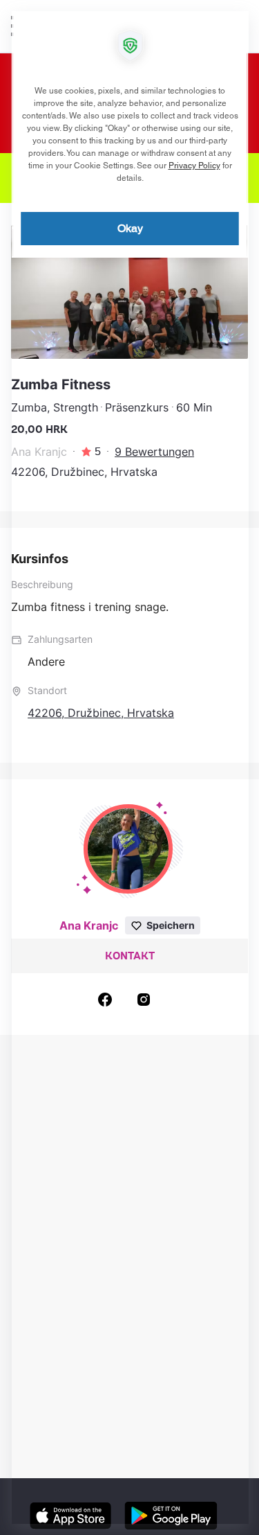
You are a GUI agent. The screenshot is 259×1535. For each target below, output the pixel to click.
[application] (129, 767)
